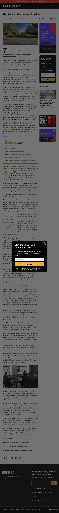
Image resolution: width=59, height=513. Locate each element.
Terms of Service (34, 268)
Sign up (29, 264)
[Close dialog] (44, 244)
